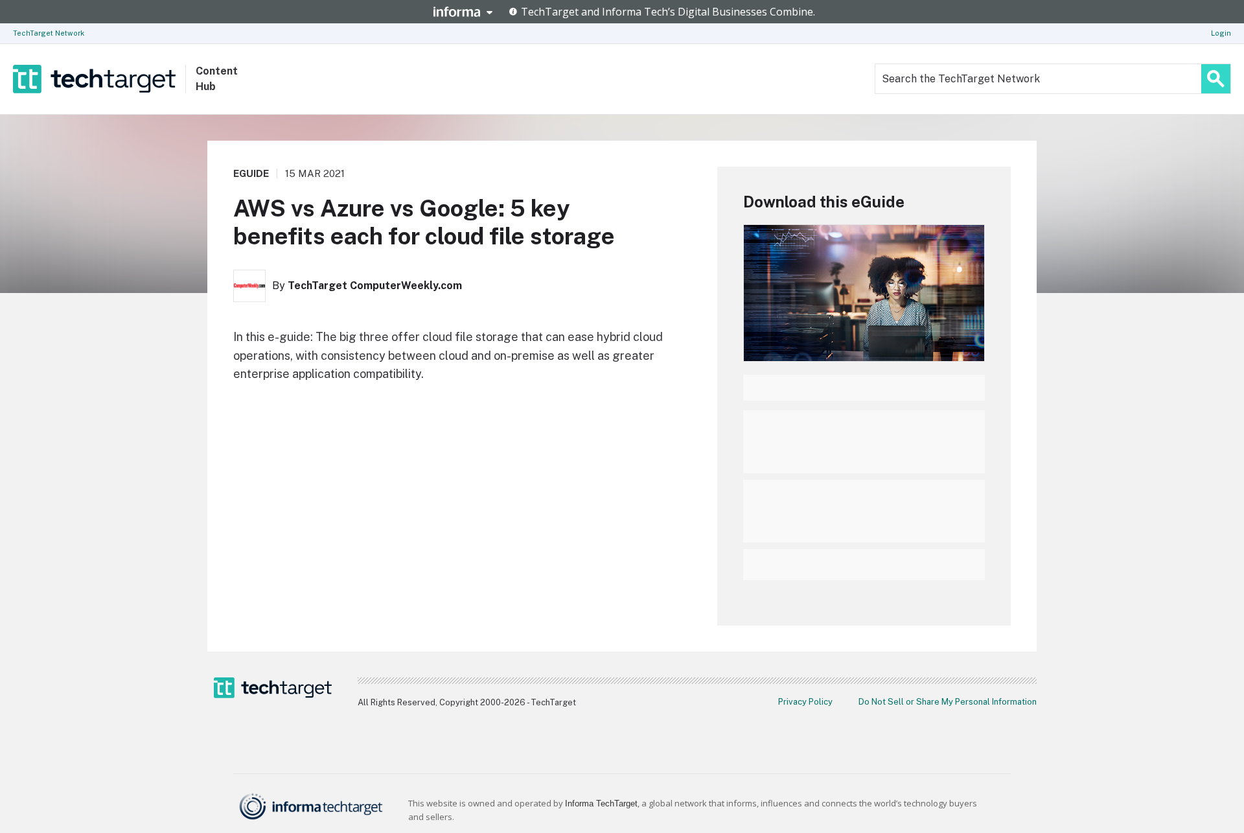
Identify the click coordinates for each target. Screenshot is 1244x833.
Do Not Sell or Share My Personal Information (947, 702)
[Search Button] (1215, 78)
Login (1221, 33)
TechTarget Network (48, 33)
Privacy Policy (805, 702)
